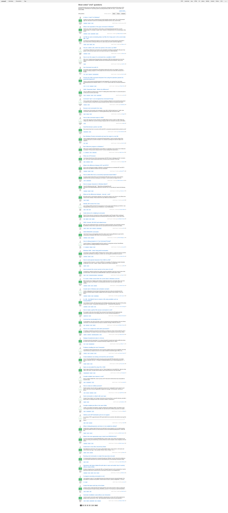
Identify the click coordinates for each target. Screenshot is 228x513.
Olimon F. (122, 343)
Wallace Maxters (120, 33)
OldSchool (123, 472)
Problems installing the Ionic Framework (93, 347)
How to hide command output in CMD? (93, 117)
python (85, 334)
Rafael (124, 411)
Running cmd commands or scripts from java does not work (99, 456)
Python (217, 1)
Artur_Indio (122, 363)
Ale (123, 228)
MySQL (207, 1)
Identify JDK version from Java (91, 203)
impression (86, 131)
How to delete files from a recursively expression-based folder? (99, 174)
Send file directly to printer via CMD (92, 127)
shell (88, 228)
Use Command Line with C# (90, 67)
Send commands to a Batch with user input (94, 396)
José (124, 95)
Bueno (123, 452)
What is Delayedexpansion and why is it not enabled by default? (100, 426)
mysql (85, 363)
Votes (114, 13)
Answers (123, 13)
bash (92, 95)
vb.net (87, 392)
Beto (124, 123)
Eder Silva (123, 491)
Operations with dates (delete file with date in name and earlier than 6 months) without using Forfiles (104, 466)
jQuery (203, 1)
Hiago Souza (122, 152)
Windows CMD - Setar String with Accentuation (95, 250)
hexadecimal (91, 344)
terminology (99, 228)
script (85, 44)
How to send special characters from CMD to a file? (97, 260)
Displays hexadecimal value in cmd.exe (93, 338)
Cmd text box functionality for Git (92, 319)
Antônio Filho (122, 256)
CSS (221, 1)
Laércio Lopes (121, 295)
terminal (94, 228)
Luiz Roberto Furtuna (121, 218)
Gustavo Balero (122, 209)
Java (192, 1)
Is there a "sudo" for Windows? (91, 17)
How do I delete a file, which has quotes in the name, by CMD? (100, 47)
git (84, 219)
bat (93, 44)
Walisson (123, 44)
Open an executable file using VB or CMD (94, 367)
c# (84, 74)
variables (85, 306)
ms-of (91, 433)
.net (84, 392)
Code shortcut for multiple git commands (94, 213)
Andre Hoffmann (122, 461)
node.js (85, 104)
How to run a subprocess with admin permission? (96, 328)
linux (85, 95)
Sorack (122, 275)
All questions (18, 1)
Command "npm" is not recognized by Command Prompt (98, 98)
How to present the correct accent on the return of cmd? (98, 269)
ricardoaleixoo (122, 104)
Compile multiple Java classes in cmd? (93, 376)
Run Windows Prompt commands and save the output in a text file (100, 136)
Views (118, 13)
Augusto (123, 161)
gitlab (93, 219)
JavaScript (187, 1)
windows (85, 23)
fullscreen (94, 152)
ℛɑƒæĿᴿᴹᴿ (122, 171)
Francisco (122, 190)
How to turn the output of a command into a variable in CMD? (99, 57)
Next (96, 505)
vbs (95, 472)
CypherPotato (121, 392)
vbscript (99, 500)
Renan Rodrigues (121, 237)
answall (3, 1)
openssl (90, 74)
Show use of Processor (89, 156)
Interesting (11, 1)
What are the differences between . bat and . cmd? (96, 194)
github (87, 219)
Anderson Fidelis (122, 500)
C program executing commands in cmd (93, 476)
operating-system (95, 334)
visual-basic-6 (86, 373)
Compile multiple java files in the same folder (95, 405)
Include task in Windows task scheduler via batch (96, 289)
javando (123, 382)
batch (89, 23)
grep (97, 33)
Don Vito (123, 74)
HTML (195, 1)
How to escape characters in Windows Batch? (95, 184)
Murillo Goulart (121, 433)
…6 (92, 505)
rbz (123, 200)
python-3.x (86, 315)
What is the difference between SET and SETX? (96, 165)
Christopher (123, 372)
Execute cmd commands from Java (92, 108)
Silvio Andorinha (121, 131)
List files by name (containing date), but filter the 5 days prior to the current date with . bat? (104, 37)
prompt (92, 237)
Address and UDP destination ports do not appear (96, 414)
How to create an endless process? (92, 385)
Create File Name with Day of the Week (93, 485)
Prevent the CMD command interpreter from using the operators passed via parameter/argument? (103, 78)
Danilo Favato (122, 285)
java (84, 114)
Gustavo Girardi (122, 353)
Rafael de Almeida (122, 315)
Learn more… (122, 10)
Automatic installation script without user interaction (96, 495)
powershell (93, 33)
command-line (95, 74)
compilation (89, 382)
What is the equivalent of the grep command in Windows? (98, 26)
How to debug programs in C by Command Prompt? (97, 241)
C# (199, 1)
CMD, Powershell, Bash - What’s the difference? (96, 89)
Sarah (124, 422)
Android (212, 1)
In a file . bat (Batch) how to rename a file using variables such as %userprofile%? (100, 300)
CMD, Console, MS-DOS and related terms (94, 222)
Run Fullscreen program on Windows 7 (93, 146)
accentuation (100, 275)
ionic (95, 353)
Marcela (123, 53)
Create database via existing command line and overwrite (98, 356)
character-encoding (93, 275)
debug (91, 247)
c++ (88, 86)
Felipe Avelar (122, 334)
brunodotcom (122, 401)
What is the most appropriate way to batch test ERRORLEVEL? (100, 436)
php (84, 161)
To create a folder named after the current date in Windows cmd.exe (101, 278)
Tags (25, 1)
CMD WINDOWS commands (91, 231)
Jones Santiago (122, 306)
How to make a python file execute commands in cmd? (97, 310)
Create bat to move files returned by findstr (94, 446)
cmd (92, 23)
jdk (89, 209)
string (88, 114)
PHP (182, 1)
